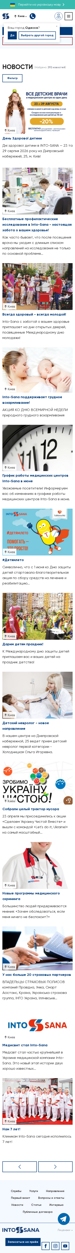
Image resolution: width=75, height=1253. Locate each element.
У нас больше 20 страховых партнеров (36, 974)
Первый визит (20, 1198)
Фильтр (12, 78)
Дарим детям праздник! (22, 644)
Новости (17, 1205)
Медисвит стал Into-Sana (24, 1045)
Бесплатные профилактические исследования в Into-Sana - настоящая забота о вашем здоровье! (37, 224)
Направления (55, 1191)
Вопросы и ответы (51, 1198)
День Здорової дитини (22, 138)
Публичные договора (37, 1212)
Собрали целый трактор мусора (30, 809)
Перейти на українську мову (39, 4)
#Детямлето (13, 560)
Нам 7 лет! (11, 1129)
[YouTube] (65, 1246)
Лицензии (64, 1230)
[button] (22, 16)
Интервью (56, 1205)
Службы (16, 1191)
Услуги (33, 1191)
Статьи (36, 1205)
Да (12, 35)
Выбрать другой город (37, 35)
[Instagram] (55, 1246)
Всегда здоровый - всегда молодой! (34, 314)
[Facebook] (46, 1246)
